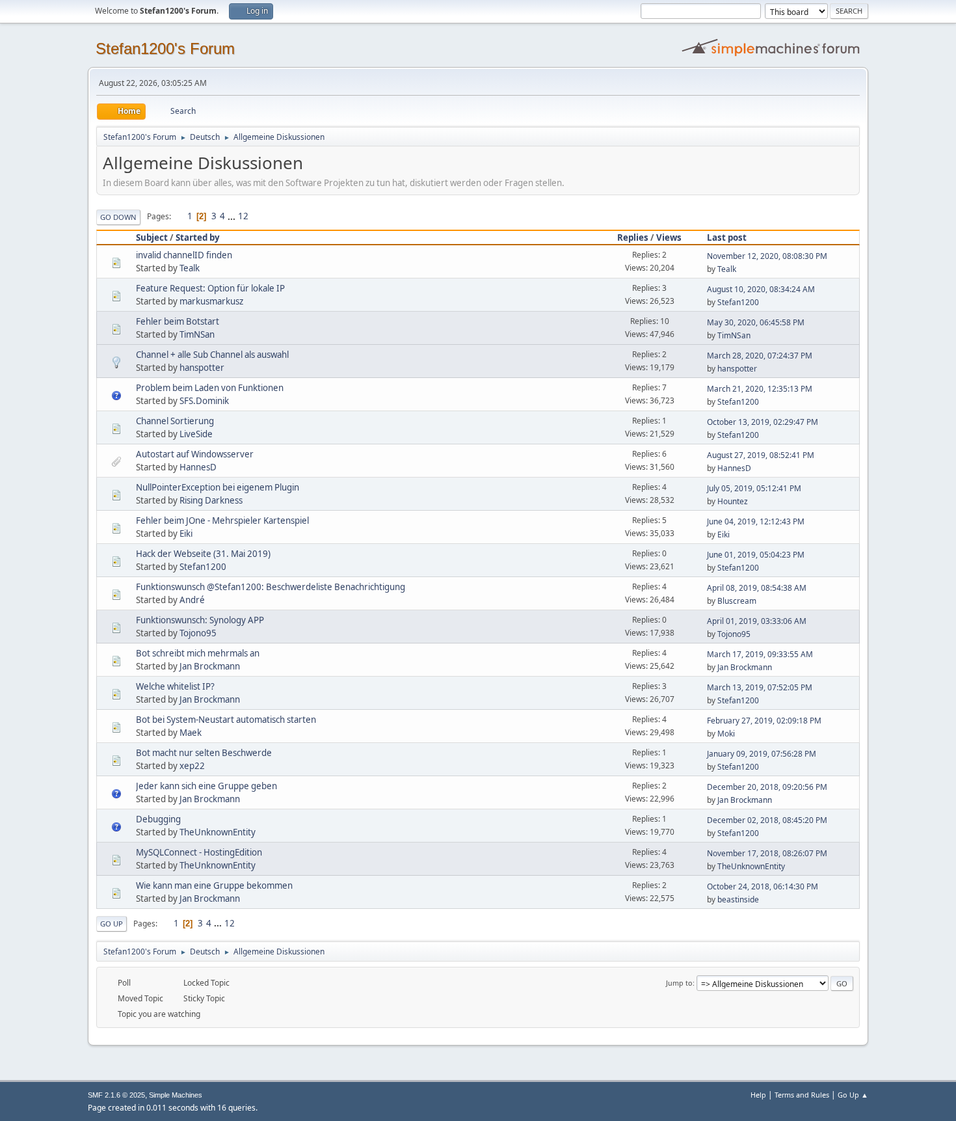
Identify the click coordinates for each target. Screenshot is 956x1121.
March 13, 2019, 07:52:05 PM (759, 687)
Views (669, 237)
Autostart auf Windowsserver (195, 454)
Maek (190, 732)
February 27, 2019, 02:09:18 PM (764, 720)
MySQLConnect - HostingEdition (199, 852)
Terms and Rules (802, 1095)
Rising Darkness (211, 500)
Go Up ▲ (853, 1095)
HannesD (198, 467)
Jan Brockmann (209, 666)
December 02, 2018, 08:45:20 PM (767, 820)
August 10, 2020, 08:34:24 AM (761, 289)
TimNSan (197, 334)
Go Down (118, 217)
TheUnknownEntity (217, 832)
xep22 (192, 766)
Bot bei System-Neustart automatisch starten (226, 719)
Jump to (679, 983)
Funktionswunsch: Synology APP (200, 620)
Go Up (111, 923)
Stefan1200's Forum (165, 48)
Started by (198, 237)
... (232, 216)
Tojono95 (198, 633)
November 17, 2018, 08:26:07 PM (767, 853)
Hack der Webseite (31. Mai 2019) (203, 554)
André (192, 600)
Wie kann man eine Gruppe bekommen (214, 885)
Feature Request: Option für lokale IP (210, 288)
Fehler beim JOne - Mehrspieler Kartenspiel (222, 520)
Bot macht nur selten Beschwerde (204, 753)
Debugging (158, 819)
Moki (726, 733)
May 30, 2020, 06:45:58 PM (755, 322)
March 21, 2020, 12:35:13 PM (759, 388)
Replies (632, 237)
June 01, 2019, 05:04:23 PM (755, 554)
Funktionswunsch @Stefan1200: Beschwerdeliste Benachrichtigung (270, 587)
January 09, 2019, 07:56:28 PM (761, 753)
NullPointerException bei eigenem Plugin (217, 487)
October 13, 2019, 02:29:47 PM (762, 421)
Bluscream (736, 600)
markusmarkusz (211, 301)
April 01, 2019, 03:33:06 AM (756, 621)
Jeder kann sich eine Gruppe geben (206, 786)
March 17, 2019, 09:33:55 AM (760, 654)
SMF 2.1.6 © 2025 (116, 1095)
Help (758, 1095)
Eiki (186, 533)
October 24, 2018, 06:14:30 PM (762, 886)
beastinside (738, 899)
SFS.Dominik (204, 401)
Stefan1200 (738, 302)
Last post (727, 237)
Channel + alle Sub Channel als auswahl (212, 354)
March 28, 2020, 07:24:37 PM (759, 355)
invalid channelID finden (184, 255)
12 (243, 216)
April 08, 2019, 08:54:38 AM (756, 587)
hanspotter (201, 367)
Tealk (189, 268)
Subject (152, 237)
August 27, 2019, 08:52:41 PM (760, 455)
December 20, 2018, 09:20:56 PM (767, 786)
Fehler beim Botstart (177, 321)
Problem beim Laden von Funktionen (210, 388)
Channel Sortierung (175, 421)
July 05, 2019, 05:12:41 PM (754, 488)
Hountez (732, 501)
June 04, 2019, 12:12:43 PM (755, 521)
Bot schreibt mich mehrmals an (197, 653)
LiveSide (196, 434)
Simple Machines (175, 1095)
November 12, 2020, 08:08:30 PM (767, 256)
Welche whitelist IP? (175, 686)
